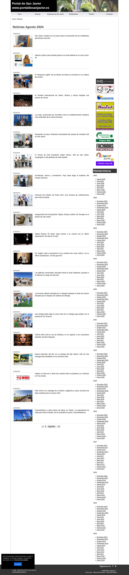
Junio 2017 (100, 458)
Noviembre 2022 (102, 295)
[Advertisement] (105, 47)
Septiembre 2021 (102, 330)
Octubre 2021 (101, 327)
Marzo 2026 (101, 190)
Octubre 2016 (101, 480)
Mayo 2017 (100, 460)
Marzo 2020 (101, 373)
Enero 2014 (101, 560)
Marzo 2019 (101, 403)
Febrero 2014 (101, 558)
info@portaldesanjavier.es (19, 572)
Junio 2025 (100, 214)
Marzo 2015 (101, 525)
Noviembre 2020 (102, 356)
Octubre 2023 (101, 266)
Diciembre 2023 (102, 262)
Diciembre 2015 (102, 506)
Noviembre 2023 (102, 264)
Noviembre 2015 (102, 509)
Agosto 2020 (101, 362)
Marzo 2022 (101, 312)
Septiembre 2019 (102, 391)
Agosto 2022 (101, 301)
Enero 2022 (101, 316)
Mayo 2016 (100, 491)
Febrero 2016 (101, 497)
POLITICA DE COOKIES (21, 560)
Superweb (112, 570)
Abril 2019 (100, 401)
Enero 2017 (101, 469)
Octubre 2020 (101, 358)
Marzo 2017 (101, 464)
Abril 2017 (100, 462)
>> (59, 426)
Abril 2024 (100, 249)
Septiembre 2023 (102, 268)
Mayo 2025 (100, 216)
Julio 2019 (100, 395)
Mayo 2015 (100, 521)
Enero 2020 (101, 377)
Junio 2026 (100, 183)
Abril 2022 (100, 310)
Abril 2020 (100, 371)
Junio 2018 (100, 428)
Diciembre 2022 (102, 293)
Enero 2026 (101, 194)
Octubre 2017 (101, 450)
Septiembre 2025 (102, 207)
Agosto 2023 (101, 271)
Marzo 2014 (101, 556)
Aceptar (18, 564)
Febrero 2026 (101, 192)
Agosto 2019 (101, 393)
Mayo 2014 (100, 552)
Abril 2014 (100, 554)
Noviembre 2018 (102, 417)
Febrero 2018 (101, 436)
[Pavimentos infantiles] (105, 141)
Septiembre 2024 (102, 238)
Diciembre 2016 (102, 476)
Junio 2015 (100, 519)
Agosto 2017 (101, 454)
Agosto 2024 (101, 240)
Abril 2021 (100, 340)
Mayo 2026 (100, 185)
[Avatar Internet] (105, 129)
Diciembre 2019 (102, 384)
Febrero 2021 (101, 344)
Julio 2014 (100, 548)
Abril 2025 (100, 218)
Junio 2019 (100, 397)
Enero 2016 (101, 499)
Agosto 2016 (101, 484)
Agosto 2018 (101, 423)
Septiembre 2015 (102, 513)
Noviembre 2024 (102, 234)
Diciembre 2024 (102, 232)
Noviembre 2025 (102, 203)
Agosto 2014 (101, 545)
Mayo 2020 (100, 369)
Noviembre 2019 (102, 386)
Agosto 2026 (101, 179)
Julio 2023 (100, 273)
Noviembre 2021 (102, 325)
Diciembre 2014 (102, 537)
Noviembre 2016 (102, 478)
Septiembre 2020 (102, 360)
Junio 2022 (100, 305)
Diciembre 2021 (102, 323)
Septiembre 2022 (102, 299)
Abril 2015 (100, 523)
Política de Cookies (111, 572)
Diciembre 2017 (102, 445)
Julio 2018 (100, 425)
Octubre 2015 (101, 511)
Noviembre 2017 (102, 447)
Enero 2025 (101, 224)
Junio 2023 (100, 275)
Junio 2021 (100, 336)
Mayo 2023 (100, 277)
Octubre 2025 (101, 205)
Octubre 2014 (101, 541)
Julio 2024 (100, 242)
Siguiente (51, 426)
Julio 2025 (100, 212)
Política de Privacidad (99, 572)
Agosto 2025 (101, 210)
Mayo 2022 (100, 307)
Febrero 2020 (101, 375)
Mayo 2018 (100, 430)
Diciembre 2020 (102, 354)
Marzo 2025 (101, 220)
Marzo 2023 (101, 281)
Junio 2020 (100, 366)
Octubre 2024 (101, 236)
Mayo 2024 (100, 246)
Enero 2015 (101, 530)
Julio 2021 (100, 334)
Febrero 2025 (101, 222)
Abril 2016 (100, 493)
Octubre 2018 (101, 419)
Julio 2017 (100, 456)
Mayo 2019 (100, 399)
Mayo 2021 (100, 338)
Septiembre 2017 (102, 452)
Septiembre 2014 (102, 543)
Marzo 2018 (101, 434)
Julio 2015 (100, 517)
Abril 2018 (100, 432)
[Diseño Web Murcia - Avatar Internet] (116, 570)
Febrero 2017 (101, 467)
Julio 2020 (100, 364)
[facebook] (113, 566)
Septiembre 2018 (102, 421)
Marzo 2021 (101, 342)
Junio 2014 (100, 550)
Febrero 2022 (101, 314)
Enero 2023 (101, 285)
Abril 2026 (100, 187)
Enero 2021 (101, 347)
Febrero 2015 (101, 528)
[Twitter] (115, 566)
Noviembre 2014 (102, 539)
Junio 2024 (100, 244)
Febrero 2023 (101, 283)
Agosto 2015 (101, 515)
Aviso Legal (88, 572)
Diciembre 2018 (102, 415)
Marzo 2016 (101, 495)
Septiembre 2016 (102, 482)
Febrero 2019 (101, 405)
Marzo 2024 (101, 251)
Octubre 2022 (101, 297)
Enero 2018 (101, 438)
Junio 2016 (100, 489)
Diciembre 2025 (102, 201)
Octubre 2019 (101, 388)
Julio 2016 (100, 486)
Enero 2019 (101, 408)
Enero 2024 (101, 255)
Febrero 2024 (101, 253)
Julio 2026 (100, 181)
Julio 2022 (100, 303)
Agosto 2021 (101, 332)
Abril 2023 (100, 279)
